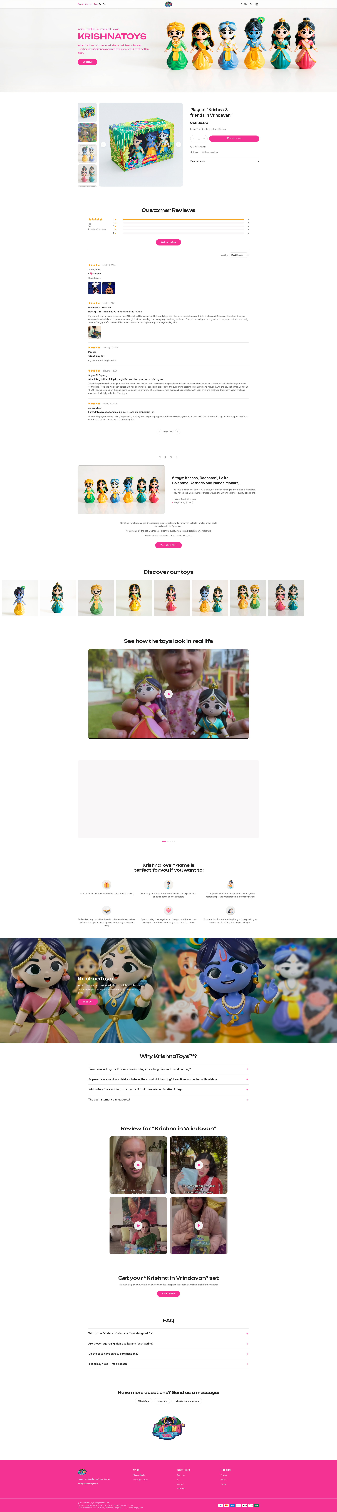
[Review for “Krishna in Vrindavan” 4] (198, 1225)
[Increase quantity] (204, 139)
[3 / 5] (166, 841)
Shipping (181, 1488)
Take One (88, 1001)
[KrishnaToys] (168, 4)
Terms (223, 1484)
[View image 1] (87, 112)
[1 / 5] (162, 841)
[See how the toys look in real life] (168, 694)
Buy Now (87, 62)
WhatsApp (143, 1401)
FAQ (178, 1479)
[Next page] (177, 431)
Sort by (224, 255)
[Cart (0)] (256, 4)
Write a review (168, 242)
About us (181, 1475)
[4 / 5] (169, 841)
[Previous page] (159, 431)
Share (195, 152)
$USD (244, 4)
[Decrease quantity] (193, 139)
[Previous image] (103, 144)
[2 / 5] (164, 841)
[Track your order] (251, 4)
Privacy (224, 1475)
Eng (96, 4)
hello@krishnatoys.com (187, 1401)
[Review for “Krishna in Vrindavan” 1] (138, 1165)
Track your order (140, 1479)
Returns (224, 1479)
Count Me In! (168, 1293)
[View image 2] (87, 132)
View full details (197, 161)
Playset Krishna (84, 4)
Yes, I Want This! (168, 545)
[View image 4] (87, 174)
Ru (100, 4)
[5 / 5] (173, 841)
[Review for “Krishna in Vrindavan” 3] (138, 1225)
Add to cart (236, 138)
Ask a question (211, 152)
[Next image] (178, 144)
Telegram (162, 1401)
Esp (104, 4)
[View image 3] (87, 153)
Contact (180, 1484)
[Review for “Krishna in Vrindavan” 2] (198, 1165)
